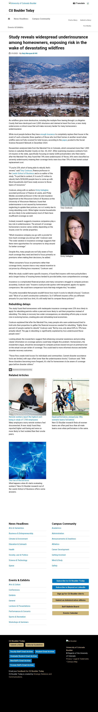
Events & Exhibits (15, 27)
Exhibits (12, 595)
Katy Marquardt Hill (29, 53)
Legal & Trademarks (81, 659)
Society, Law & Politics (18, 555)
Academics (56, 528)
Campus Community (41, 19)
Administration (58, 533)
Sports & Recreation (17, 617)
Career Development (60, 549)
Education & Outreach (18, 544)
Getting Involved (58, 555)
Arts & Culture (14, 584)
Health (11, 549)
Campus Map (72, 662)
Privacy (69, 659)
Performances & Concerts (19, 611)
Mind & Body (57, 560)
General (12, 601)
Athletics (55, 544)
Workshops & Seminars (18, 622)
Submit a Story (85, 20)
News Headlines (21, 19)
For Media (87, 26)
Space (11, 566)
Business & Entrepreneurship (22, 370)
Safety (54, 566)
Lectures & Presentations (19, 606)
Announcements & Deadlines (64, 539)
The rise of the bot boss (19, 480)
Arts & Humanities (16, 528)
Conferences (14, 590)
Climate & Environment (18, 539)
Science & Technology (18, 560)
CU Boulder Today (21, 10)
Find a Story (72, 20)
